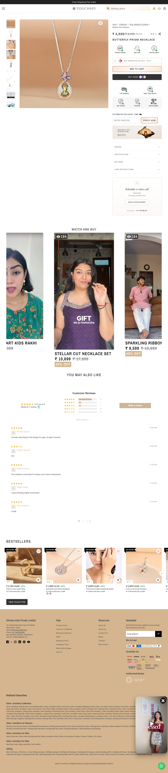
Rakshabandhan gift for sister (67, 754)
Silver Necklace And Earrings (90, 729)
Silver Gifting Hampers (36, 752)
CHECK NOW (149, 120)
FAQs (58, 637)
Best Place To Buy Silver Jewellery (77, 719)
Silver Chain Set (12, 736)
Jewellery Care (62, 644)
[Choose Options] (78, 580)
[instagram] (15, 642)
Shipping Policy (62, 641)
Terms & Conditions (64, 629)
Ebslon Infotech (107, 764)
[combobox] (130, 8)
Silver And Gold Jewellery (20, 716)
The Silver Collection (116, 716)
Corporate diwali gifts (30, 754)
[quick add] (38, 580)
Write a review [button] (135, 405)
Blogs (101, 637)
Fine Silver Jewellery (128, 707)
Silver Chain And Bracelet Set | (30, 736)
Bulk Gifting (147, 754)
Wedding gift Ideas (119, 752)
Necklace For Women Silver (16, 726)
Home (114, 24)
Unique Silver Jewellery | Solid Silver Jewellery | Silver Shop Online (68, 714)
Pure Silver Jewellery (38, 716)
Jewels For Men (87, 736)
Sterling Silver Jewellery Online (96, 716)
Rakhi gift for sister (97, 754)
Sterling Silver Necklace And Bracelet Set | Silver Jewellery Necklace (53, 729)
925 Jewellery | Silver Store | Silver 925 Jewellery (83, 711)
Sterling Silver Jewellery (100, 726)
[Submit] (158, 634)
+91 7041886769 (141, 211)
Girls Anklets (36, 744)
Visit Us (59, 652)
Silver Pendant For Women (119, 726)
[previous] (6, 573)
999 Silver (23, 752)
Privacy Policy (61, 625)
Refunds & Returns (63, 633)
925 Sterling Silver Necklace (38, 726)
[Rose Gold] (50, 593)
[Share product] (160, 34)
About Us (102, 629)
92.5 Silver (98, 736)
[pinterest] (24, 642)
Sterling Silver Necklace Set (60, 726)
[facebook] (7, 642)
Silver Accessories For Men (70, 736)
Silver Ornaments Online (80, 726)
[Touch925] (84, 8)
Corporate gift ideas (13, 754)
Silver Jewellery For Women (139, 24)
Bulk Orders (103, 644)
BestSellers (18, 541)
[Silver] (47, 593)
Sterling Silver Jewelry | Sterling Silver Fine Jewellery (44, 719)
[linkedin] (19, 642)
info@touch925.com (19, 630)
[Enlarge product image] (64, 63)
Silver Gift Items (12, 752)
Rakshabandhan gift (47, 754)
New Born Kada (12, 744)
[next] (161, 573)
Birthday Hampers (52, 752)
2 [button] (83, 521)
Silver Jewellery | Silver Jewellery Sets (83, 709)
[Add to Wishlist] (100, 23)
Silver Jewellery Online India (112, 711)
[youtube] (28, 642)
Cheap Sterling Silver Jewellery (58, 716)
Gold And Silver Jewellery (102, 714)
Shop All (102, 625)
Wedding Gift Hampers (86, 752)
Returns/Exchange (63, 648)
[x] (11, 642)
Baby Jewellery (24, 744)
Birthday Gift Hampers (69, 752)
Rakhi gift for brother (134, 754)
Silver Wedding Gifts (103, 752)
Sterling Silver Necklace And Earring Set (128, 714)
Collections (123, 24)
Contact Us (103, 633)
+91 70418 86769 (18, 632)
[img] (16, 428)
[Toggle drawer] (3, 8)
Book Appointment (137, 202)
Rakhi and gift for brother (115, 754)
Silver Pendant (114, 707)
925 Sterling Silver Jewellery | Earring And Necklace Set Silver (113, 719)
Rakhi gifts (84, 754)
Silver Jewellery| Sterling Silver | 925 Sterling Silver (25, 707)
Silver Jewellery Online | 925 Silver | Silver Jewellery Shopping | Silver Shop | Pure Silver (76, 707)
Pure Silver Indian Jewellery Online (55, 709)
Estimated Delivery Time (125, 114)
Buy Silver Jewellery (77, 716)
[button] (154, 34)
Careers (102, 641)
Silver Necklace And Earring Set (52, 711)
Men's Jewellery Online (50, 736)
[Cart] (164, 8)
